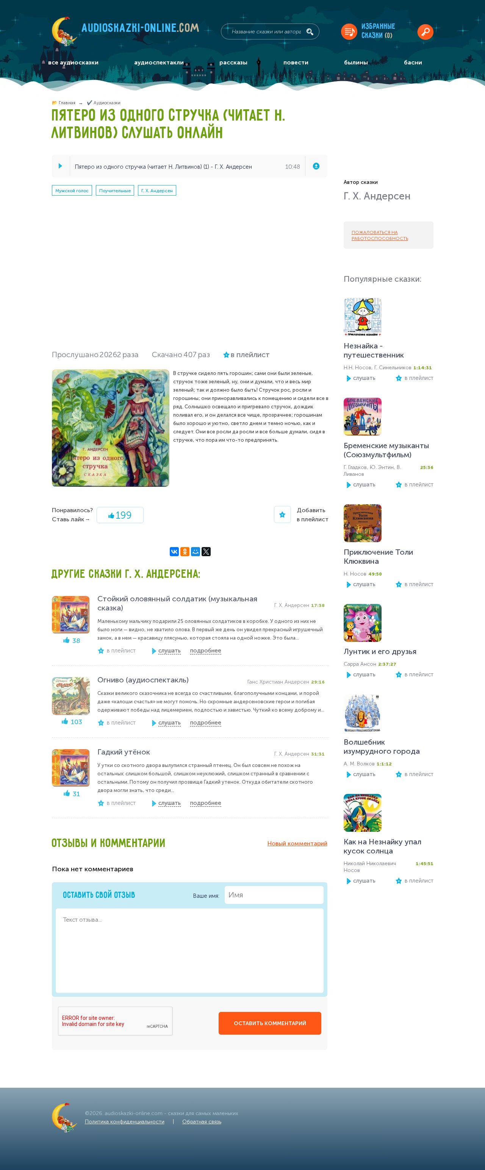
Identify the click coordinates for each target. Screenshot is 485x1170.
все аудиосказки (73, 62)
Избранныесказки (379, 31)
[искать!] (310, 32)
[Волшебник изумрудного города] (363, 715)
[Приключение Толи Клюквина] (363, 525)
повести (295, 62)
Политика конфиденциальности (124, 1121)
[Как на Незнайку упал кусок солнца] (363, 814)
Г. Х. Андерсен (157, 190)
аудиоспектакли (159, 62)
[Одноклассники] (184, 551)
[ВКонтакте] (174, 551)
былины (356, 62)
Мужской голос (72, 190)
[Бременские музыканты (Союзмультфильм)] (363, 418)
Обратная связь (201, 1121)
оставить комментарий (270, 1023)
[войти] (425, 31)
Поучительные (115, 190)
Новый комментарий (297, 843)
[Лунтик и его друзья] (363, 624)
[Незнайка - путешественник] (363, 318)
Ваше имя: (207, 895)
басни (413, 62)
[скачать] (316, 166)
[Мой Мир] (195, 551)
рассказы (233, 62)
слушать (364, 378)
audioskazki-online (141, 30)
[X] (206, 551)
